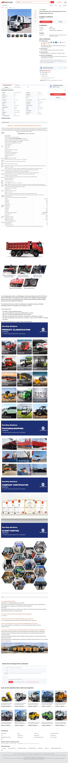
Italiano (28, 755)
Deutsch (31, 755)
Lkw (1, 735)
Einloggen (65, 2)
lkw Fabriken (4, 748)
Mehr (2, 750)
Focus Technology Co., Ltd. (33, 757)
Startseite (2, 7)
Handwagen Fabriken (11, 748)
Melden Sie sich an (43, 80)
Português (15, 755)
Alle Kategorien (4, 5)
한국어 (42, 755)
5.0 (53, 86)
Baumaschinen (3, 733)
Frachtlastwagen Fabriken (22, 748)
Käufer (51, 5)
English (9, 755)
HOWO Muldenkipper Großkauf (56, 748)
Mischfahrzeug (20, 735)
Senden (10, 682)
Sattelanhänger (20, 737)
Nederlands (35, 755)
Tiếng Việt (57, 755)
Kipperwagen (40, 748)
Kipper (14, 7)
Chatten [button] (61, 21)
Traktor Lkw (36, 733)
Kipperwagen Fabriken (32, 748)
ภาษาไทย (51, 755)
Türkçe (54, 755)
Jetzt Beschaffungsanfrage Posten (32, 681)
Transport (6, 7)
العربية (39, 755)
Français (19, 755)
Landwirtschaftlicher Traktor (38, 737)
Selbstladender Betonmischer (6, 737)
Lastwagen (10, 7)
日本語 (45, 755)
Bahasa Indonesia (63, 755)
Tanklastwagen (36, 735)
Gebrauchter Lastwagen (54, 733)
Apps (60, 5)
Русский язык (24, 755)
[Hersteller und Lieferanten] (7, 2)
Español (12, 755)
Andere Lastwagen (53, 737)
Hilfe (56, 5)
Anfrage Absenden (46, 21)
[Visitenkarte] (65, 89)
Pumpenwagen (52, 735)
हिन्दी (47, 755)
